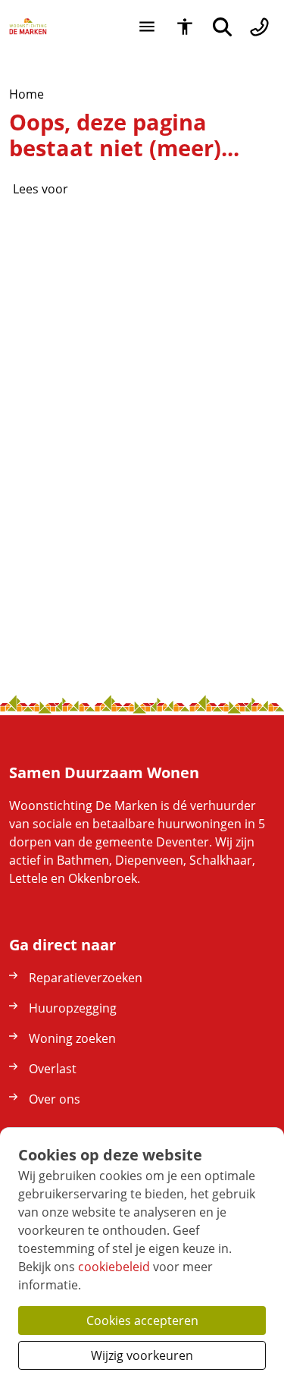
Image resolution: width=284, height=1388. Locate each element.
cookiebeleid (114, 1266)
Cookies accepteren (142, 1320)
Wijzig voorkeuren (142, 1355)
